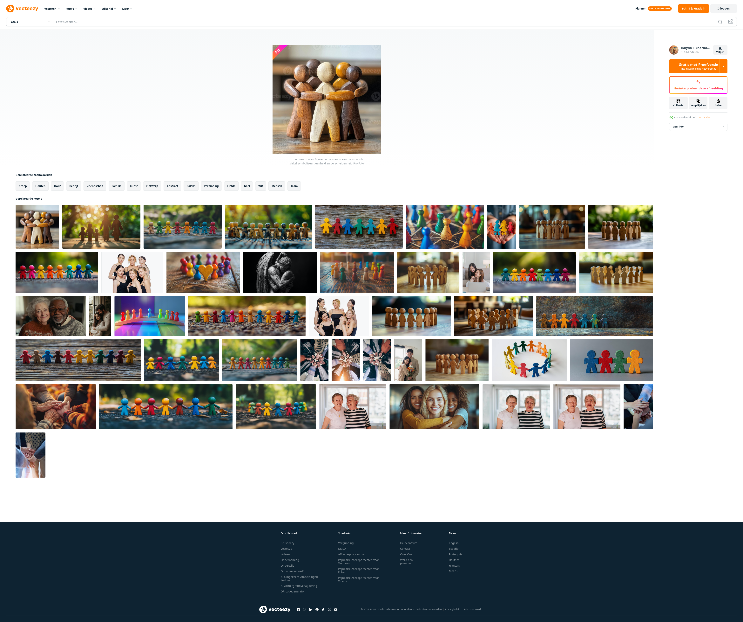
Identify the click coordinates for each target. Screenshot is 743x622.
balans (191, 186)
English (454, 543)
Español (454, 548)
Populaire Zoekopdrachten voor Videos (358, 579)
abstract (172, 186)
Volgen (720, 52)
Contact (405, 548)
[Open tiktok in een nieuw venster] (323, 609)
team (294, 186)
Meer (125, 8)
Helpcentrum (408, 543)
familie (116, 186)
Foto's (70, 8)
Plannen (640, 8)
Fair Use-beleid (472, 609)
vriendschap (95, 186)
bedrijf (73, 186)
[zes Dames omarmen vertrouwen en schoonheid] (132, 272)
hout (57, 186)
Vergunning (346, 543)
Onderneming (290, 560)
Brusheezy (287, 543)
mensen (277, 186)
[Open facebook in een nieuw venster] (298, 609)
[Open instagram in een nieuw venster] (304, 609)
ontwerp (152, 186)
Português (455, 554)
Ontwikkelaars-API (292, 571)
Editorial (107, 8)
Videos (87, 8)
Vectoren (50, 8)
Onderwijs (287, 565)
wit (260, 186)
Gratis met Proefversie (698, 66)
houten (40, 186)
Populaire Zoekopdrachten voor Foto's (358, 570)
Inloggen (724, 8)
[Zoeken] (720, 21)
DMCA (342, 548)
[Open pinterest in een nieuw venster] (317, 609)
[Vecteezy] (22, 8)
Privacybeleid (452, 609)
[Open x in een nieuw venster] (329, 609)
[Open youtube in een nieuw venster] (335, 609)
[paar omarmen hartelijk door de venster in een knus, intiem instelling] (100, 316)
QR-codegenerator (293, 591)
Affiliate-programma (351, 554)
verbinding (211, 186)
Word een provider (406, 561)
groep (23, 186)
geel (247, 186)
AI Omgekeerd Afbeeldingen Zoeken (299, 578)
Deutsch (454, 560)
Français (454, 565)
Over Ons (406, 554)
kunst (134, 186)
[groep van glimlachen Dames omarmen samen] (339, 316)
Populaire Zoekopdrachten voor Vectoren (358, 561)
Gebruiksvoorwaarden (429, 609)
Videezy (286, 554)
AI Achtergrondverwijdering (299, 586)
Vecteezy (286, 548)
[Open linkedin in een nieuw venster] (310, 609)
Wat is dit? (704, 117)
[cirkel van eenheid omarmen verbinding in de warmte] (56, 406)
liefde (231, 186)
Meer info (678, 126)
